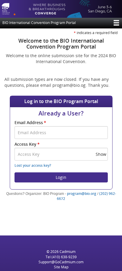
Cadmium (68, 251)
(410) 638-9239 (64, 256)
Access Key (27, 144)
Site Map (61, 267)
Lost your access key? (33, 165)
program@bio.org (81, 193)
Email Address (30, 122)
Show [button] (101, 154)
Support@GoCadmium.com (61, 261)
